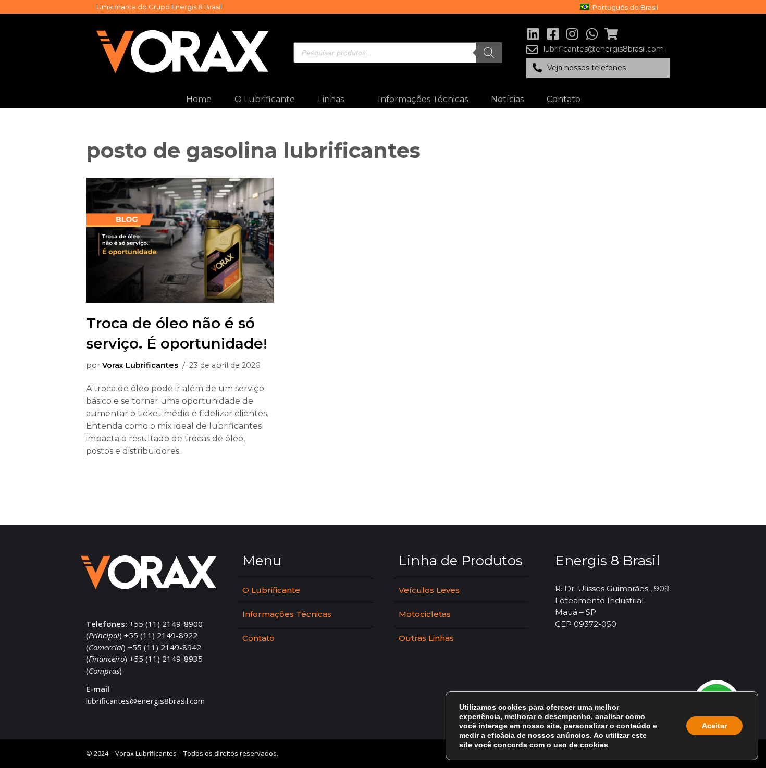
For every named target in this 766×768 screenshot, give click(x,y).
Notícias (507, 99)
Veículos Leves (429, 590)
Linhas (331, 99)
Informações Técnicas (423, 99)
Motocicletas (425, 614)
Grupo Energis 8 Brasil (185, 7)
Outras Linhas (426, 638)
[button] (598, 68)
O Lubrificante (264, 99)
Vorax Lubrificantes (140, 365)
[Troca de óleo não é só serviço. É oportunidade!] (180, 240)
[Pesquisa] (489, 52)
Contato (563, 99)
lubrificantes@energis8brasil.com (145, 701)
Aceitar (714, 726)
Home (199, 99)
